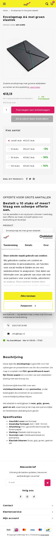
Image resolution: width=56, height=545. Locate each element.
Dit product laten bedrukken (32, 119)
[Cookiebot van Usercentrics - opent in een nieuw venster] (40, 237)
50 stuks (15, 157)
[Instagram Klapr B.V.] (27, 496)
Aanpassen (26, 305)
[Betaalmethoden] (8, 530)
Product (8, 225)
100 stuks (15, 166)
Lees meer (35, 87)
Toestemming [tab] (10, 245)
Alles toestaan (28, 296)
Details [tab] (28, 245)
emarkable (44, 535)
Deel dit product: (13, 179)
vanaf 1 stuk (16, 140)
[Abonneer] (47, 482)
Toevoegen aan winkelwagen (33, 110)
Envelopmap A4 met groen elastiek (24, 11)
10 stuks (14, 149)
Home (5, 11)
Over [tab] (46, 245)
